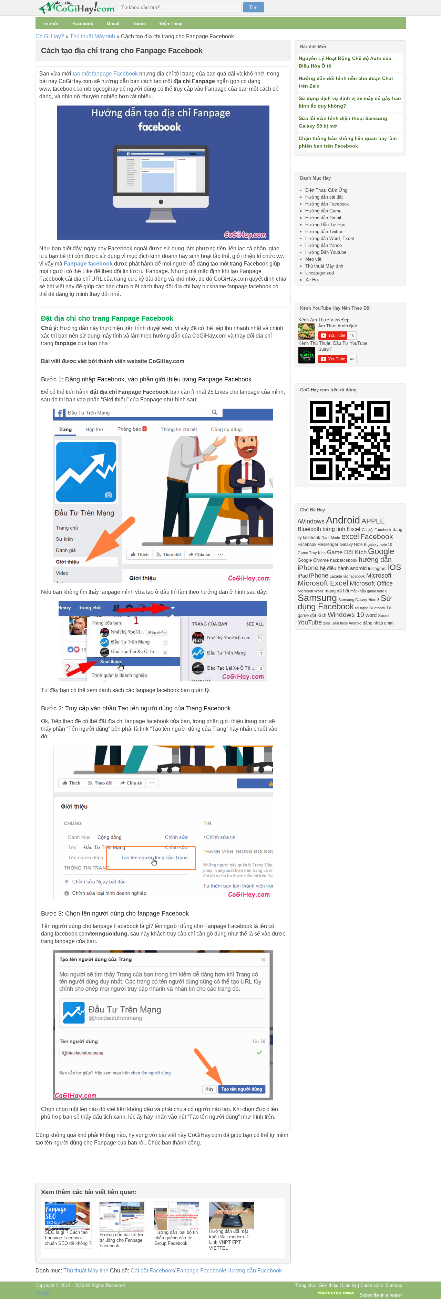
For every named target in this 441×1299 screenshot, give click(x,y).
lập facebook (354, 576)
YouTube (310, 622)
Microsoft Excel (323, 583)
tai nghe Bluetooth (370, 608)
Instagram (377, 568)
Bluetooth (309, 529)
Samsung (317, 598)
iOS (394, 567)
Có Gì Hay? (49, 36)
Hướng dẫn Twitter (323, 231)
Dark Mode (330, 538)
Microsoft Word (310, 591)
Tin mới (50, 23)
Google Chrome (313, 560)
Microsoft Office (371, 583)
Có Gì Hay (79, 8)
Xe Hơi (312, 279)
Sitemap (394, 1285)
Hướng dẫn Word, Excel (329, 238)
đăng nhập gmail (378, 623)
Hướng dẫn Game (323, 210)
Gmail (113, 23)
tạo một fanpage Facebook (105, 74)
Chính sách (371, 1285)
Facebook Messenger (318, 544)
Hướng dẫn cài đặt (324, 197)
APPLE (373, 521)
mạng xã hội (337, 590)
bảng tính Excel (341, 529)
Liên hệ (349, 1285)
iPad (303, 576)
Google (381, 551)
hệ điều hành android (343, 568)
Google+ (43, 1293)
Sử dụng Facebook (345, 602)
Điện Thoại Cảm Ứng (326, 190)
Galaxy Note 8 (353, 544)
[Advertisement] (69, 1167)
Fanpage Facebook (201, 1270)
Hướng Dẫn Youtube (325, 252)
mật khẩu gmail (363, 591)
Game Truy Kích (312, 553)
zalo (326, 623)
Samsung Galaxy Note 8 (358, 600)
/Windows (311, 521)
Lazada (336, 576)
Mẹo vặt (313, 259)
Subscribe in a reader (381, 1295)
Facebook (82, 23)
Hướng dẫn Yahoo (323, 245)
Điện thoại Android (346, 623)
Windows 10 (346, 614)
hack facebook (343, 560)
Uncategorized (319, 273)
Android (343, 520)
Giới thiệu (328, 1285)
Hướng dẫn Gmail (323, 217)
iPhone (318, 575)
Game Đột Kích (347, 552)
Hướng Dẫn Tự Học (325, 224)
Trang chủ (305, 1285)
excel (350, 536)
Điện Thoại (171, 23)
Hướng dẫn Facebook (254, 1270)
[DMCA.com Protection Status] (336, 1295)
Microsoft (378, 575)
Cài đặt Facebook (152, 1270)
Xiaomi (383, 615)
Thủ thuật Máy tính (92, 36)
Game (139, 23)
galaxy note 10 (380, 544)
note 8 (382, 591)
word (371, 615)
